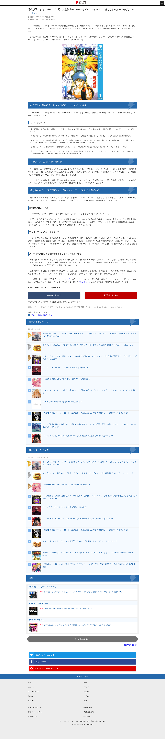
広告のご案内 (89, 712)
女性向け (87, 696)
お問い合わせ (32, 716)
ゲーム (86, 683)
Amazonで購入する (54, 295)
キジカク (35, 13)
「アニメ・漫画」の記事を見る (41, 315)
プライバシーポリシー (36, 712)
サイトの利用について (36, 707)
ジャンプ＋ (67, 279)
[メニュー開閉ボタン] (162, 3)
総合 (29, 683)
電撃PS (86, 691)
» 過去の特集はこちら (130, 645)
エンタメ (31, 687)
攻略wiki (31, 700)
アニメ (43, 307)
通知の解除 (88, 707)
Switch (30, 696)
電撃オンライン (33, 307)
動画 (85, 700)
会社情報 (87, 716)
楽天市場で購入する (111, 295)
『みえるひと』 (84, 282)
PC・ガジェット (34, 691)
